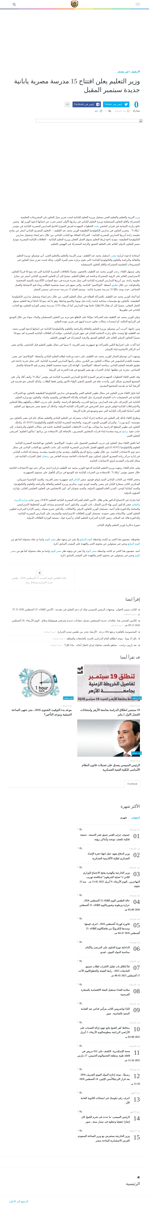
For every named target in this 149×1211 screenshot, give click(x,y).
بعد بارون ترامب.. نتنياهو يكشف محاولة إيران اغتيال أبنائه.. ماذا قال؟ (100, 645)
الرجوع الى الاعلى (18, 1201)
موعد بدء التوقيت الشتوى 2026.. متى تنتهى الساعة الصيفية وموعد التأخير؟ (42, 712)
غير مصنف (123, 71)
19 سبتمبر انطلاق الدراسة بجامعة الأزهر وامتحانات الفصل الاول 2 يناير (110, 712)
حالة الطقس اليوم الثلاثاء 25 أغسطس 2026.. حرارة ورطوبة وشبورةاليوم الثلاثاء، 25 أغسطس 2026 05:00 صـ (109, 904)
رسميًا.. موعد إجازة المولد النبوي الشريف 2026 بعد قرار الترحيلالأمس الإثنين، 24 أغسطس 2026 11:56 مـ (109, 1079)
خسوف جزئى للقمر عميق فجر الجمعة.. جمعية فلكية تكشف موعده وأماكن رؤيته (110, 837)
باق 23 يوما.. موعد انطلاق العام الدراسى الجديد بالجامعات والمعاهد (102, 638)
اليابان (77, 479)
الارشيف (135, 71)
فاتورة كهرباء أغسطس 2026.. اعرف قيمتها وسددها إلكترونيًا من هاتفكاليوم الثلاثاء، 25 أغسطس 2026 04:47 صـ (112, 928)
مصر (113, 255)
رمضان (45, 456)
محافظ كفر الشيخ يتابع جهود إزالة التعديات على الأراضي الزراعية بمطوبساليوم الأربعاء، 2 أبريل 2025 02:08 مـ (110, 1032)
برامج (125, 431)
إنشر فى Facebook (84, 104)
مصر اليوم (50, 539)
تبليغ (97, 111)
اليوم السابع (86, 539)
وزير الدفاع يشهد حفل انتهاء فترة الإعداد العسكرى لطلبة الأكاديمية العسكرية (114, 856)
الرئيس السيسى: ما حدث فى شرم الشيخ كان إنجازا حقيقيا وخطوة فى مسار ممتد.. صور (110, 1119)
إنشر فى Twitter (113, 104)
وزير (137, 217)
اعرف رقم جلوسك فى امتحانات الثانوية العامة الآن (110, 1100)
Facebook (132, 783)
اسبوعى (135, 817)
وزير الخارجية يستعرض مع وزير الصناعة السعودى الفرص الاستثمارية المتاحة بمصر (109, 1138)
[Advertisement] (74, 36)
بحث (96, 226)
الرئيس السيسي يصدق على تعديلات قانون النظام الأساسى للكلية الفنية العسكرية (111, 767)
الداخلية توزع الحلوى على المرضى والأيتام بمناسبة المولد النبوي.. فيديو (112, 949)
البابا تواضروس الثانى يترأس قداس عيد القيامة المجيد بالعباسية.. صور (110, 1011)
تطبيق (115, 285)
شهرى (123, 817)
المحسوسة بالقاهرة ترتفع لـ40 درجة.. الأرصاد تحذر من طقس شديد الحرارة (97, 631)
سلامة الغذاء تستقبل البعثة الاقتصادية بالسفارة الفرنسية (110, 992)
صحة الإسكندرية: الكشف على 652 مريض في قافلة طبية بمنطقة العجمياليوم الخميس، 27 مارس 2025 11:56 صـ (108, 1055)
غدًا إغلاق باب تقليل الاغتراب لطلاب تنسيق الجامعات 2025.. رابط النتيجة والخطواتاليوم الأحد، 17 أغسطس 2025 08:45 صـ (109, 970)
